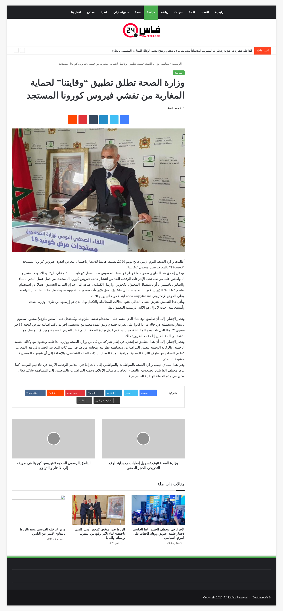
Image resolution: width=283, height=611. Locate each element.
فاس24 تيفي (121, 12)
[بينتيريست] (82, 119)
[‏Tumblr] (93, 119)
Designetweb (260, 597)
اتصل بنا (76, 12)
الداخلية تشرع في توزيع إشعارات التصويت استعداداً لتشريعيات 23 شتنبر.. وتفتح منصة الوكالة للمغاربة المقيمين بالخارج (182, 50)
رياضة (164, 12)
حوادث (178, 12)
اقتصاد (205, 12)
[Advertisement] (234, 103)
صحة (138, 12)
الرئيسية (220, 12)
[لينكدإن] (103, 119)
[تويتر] (114, 119)
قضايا (104, 12)
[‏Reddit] (72, 119)
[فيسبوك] (124, 119)
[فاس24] (141, 30)
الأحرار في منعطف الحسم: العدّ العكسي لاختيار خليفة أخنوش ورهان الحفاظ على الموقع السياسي (158, 533)
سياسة (151, 12)
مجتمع (91, 12)
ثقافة (192, 12)
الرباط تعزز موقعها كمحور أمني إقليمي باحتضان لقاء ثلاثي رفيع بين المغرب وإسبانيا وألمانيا (100, 533)
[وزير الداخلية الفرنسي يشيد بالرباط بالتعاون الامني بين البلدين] (38, 510)
